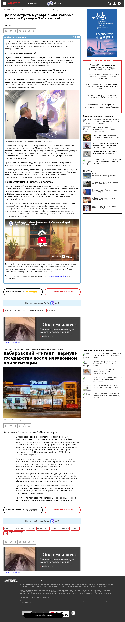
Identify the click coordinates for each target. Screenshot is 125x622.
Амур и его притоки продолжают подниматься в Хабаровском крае (102, 96)
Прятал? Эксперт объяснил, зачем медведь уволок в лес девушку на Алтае (106, 363)
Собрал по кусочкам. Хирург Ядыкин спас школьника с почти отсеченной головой (107, 355)
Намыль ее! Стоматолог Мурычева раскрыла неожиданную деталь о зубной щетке (106, 121)
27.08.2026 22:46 (9, 349)
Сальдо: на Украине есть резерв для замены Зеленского (106, 183)
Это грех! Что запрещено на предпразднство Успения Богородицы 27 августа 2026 (102, 67)
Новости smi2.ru (11, 342)
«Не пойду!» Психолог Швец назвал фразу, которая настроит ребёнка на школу (102, 86)
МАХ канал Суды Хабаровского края (17, 420)
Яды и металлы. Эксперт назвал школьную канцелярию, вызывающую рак (105, 371)
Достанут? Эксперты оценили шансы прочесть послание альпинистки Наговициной (107, 161)
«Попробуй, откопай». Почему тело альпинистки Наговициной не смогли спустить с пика (106, 145)
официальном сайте (57, 276)
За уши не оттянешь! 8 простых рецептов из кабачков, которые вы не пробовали (107, 137)
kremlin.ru (49, 141)
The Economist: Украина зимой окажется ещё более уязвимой (104, 175)
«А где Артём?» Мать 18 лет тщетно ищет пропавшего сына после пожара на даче (106, 129)
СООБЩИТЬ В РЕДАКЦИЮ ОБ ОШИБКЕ (43, 580)
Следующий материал (43, 615)
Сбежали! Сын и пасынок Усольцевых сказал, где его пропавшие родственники (107, 379)
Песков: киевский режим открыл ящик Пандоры (104, 191)
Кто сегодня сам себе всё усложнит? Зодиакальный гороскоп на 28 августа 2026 (102, 77)
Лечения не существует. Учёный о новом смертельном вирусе (106, 152)
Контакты (23, 580)
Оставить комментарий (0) (62, 292)
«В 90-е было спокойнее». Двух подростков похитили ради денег (106, 387)
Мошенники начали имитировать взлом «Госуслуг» (105, 207)
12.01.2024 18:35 (9, 10)
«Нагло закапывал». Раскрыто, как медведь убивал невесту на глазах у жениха (106, 396)
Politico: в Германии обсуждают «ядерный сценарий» (104, 199)
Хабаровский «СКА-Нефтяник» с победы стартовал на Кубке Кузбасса (102, 106)
